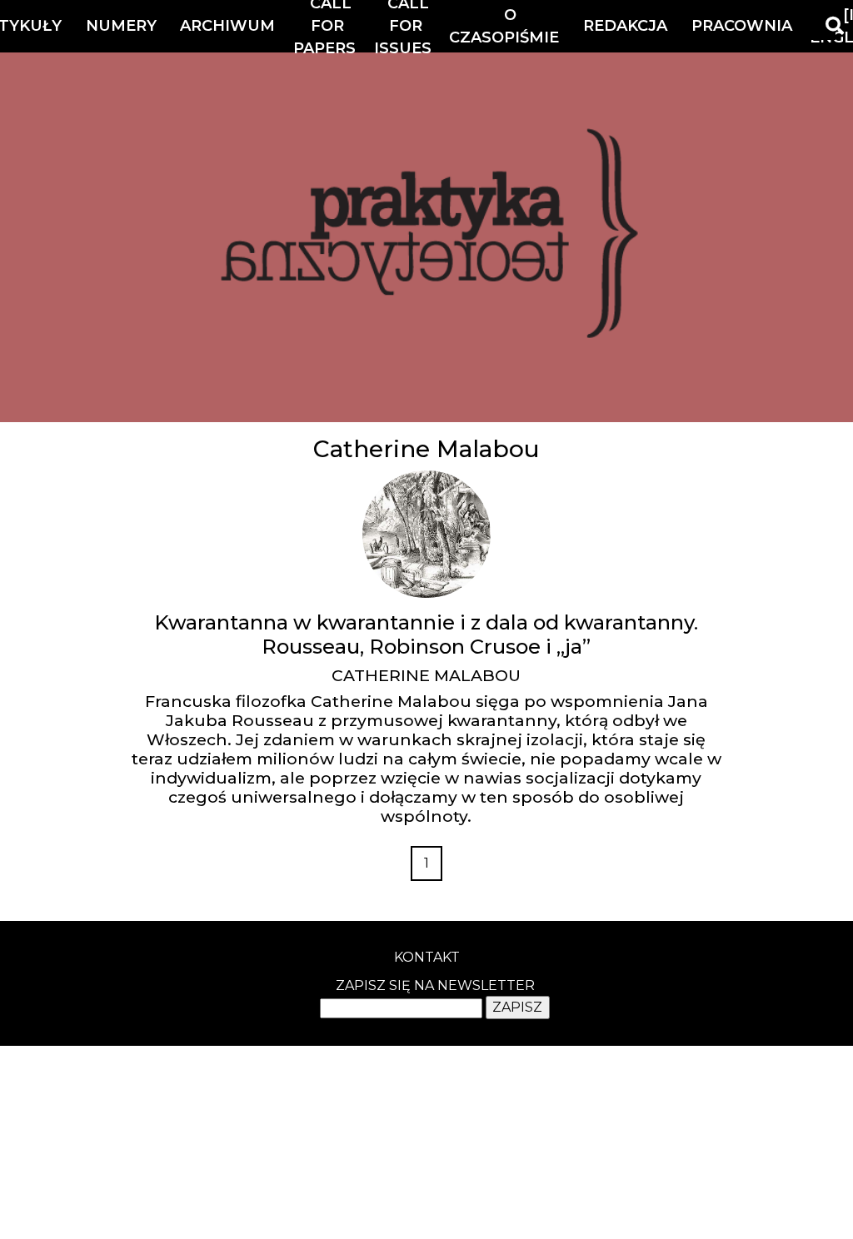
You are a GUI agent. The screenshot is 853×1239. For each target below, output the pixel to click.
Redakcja (625, 26)
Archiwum (227, 26)
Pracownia (741, 26)
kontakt (427, 957)
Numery (121, 26)
